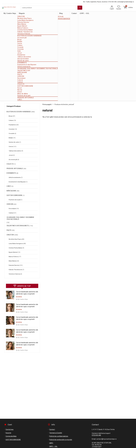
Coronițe (20, 49)
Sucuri (19, 88)
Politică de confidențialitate (58, 436)
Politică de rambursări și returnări (60, 439)
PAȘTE (19, 74)
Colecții (20, 80)
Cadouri (20, 82)
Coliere (19, 45)
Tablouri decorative (24, 57)
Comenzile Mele (11, 436)
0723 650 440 (96, 435)
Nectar (19, 90)
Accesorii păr (22, 38)
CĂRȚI (19, 100)
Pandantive (21, 55)
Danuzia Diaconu (23, 22)
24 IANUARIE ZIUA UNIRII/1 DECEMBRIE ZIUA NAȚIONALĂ (37, 69)
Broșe (19, 40)
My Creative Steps (10, 13)
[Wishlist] (118, 6)
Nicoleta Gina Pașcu (24, 18)
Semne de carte (23, 61)
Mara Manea (21, 24)
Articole (60, 16)
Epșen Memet (22, 26)
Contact (74, 13)
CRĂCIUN (20, 76)
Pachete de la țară (23, 95)
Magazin (22, 13)
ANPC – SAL (84, 13)
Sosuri (19, 92)
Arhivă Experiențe (64, 18)
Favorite (8, 433)
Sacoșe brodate (23, 59)
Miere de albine (22, 94)
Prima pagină (46, 104)
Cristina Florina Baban (25, 30)
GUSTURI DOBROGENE (25, 86)
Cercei (19, 43)
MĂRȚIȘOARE (22, 72)
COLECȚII (20, 84)
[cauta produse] (79, 8)
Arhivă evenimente (23, 66)
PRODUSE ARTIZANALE (25, 98)
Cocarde (20, 47)
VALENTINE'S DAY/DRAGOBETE (18, 226)
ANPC (51, 443)
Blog (61, 13)
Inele (19, 51)
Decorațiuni (21, 78)
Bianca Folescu (22, 28)
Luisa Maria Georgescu (25, 20)
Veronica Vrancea (23, 34)
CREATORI (21, 16)
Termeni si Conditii (55, 433)
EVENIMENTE (22, 63)
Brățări (19, 41)
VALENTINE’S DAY (23, 70)
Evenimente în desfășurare (26, 65)
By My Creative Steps (22, 299)
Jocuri (19, 53)
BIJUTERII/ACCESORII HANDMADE (29, 36)
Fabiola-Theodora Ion (25, 32)
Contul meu (9, 429)
